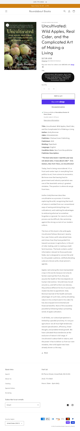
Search (7, 374)
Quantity (44, 85)
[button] (6, 11)
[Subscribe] (37, 405)
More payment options (58, 107)
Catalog (7, 384)
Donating (8, 393)
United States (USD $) (13, 423)
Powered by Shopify (70, 426)
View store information (51, 120)
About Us (8, 379)
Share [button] (46, 353)
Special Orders (10, 388)
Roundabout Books (59, 426)
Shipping (44, 61)
